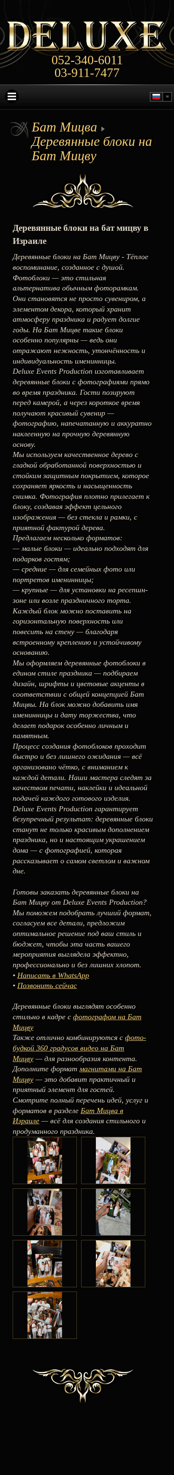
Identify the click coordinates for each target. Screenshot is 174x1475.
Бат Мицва (64, 126)
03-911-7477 (87, 73)
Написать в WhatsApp (53, 975)
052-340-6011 (87, 60)
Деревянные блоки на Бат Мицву (92, 148)
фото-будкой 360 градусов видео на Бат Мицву (79, 1047)
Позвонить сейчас (47, 985)
